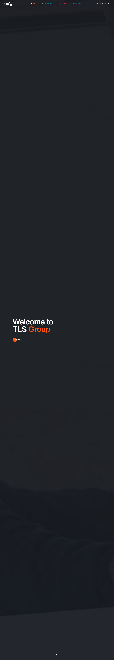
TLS (33, 3)
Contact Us (18, 339)
